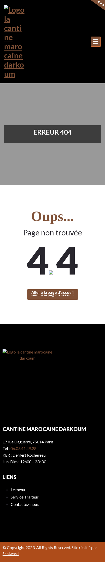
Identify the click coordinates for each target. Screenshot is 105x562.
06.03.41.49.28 (23, 448)
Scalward (11, 553)
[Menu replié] (96, 42)
